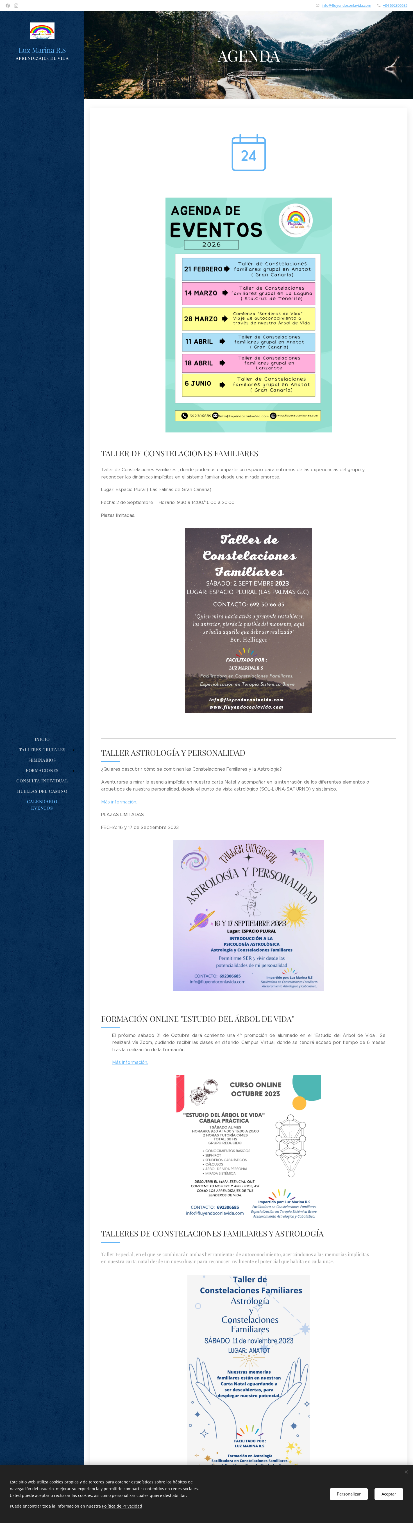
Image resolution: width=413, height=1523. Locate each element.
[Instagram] (16, 5)
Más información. (119, 802)
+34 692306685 (395, 5)
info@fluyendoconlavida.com (346, 5)
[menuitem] (42, 739)
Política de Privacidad (122, 1506)
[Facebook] (7, 5)
